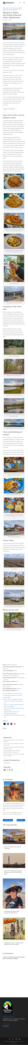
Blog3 (7, 7)
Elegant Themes (14, 1041)
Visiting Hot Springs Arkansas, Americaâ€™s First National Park (13, 701)
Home (4, 7)
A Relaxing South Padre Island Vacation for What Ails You (11, 912)
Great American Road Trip (18, 42)
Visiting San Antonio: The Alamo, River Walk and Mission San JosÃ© (14, 943)
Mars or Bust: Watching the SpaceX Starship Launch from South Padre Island (13, 872)
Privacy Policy (6, 1026)
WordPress (14, 1043)
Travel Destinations (12, 7)
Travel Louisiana (11, 9)
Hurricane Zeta (6, 145)
